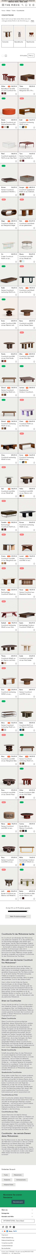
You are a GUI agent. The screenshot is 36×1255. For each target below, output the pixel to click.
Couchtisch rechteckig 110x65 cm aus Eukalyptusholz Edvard (8, 425)
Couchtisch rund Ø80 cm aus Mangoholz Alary (9, 760)
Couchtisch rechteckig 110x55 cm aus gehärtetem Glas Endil (26, 124)
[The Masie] (12, 4)
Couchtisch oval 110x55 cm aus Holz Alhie (26, 357)
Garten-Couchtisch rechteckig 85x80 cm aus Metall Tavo (26, 158)
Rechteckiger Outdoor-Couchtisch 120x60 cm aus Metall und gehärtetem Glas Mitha (27, 863)
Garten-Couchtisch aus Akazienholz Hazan (26, 593)
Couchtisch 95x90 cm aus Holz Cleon (26, 425)
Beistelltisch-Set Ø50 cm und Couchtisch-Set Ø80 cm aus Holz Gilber (8, 90)
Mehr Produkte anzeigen (18, 916)
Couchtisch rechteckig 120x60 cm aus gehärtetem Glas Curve (26, 459)
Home (3, 10)
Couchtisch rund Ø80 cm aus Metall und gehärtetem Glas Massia (26, 259)
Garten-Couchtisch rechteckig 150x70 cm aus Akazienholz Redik (8, 292)
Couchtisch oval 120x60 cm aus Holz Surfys (26, 291)
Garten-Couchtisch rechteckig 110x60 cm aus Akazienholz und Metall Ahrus (8, 728)
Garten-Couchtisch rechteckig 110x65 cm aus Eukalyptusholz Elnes (26, 762)
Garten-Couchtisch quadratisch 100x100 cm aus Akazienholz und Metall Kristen (8, 192)
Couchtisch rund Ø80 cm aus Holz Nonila (8, 357)
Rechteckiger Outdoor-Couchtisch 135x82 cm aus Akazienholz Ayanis (27, 627)
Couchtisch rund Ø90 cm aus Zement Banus (26, 324)
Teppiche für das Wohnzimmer (20, 1047)
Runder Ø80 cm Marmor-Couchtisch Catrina (25, 828)
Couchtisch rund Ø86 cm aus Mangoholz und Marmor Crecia (8, 560)
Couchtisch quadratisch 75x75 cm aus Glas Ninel (8, 157)
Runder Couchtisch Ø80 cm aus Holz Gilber (27, 793)
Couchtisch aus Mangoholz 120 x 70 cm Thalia (26, 90)
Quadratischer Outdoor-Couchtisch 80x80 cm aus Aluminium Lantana (26, 393)
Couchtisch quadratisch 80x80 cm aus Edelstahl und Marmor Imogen (26, 192)
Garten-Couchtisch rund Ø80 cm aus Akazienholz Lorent (25, 560)
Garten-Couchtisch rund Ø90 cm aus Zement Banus (25, 694)
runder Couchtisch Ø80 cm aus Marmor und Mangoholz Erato (8, 325)
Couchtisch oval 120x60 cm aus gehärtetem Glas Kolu (26, 225)
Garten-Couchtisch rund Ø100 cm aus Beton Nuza (7, 862)
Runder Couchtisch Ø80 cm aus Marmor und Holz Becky (27, 895)
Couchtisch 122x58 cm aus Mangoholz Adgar (8, 224)
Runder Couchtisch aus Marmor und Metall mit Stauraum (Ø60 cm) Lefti (8, 896)
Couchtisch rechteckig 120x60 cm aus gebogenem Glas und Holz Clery (8, 460)
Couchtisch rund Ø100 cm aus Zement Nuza (8, 793)
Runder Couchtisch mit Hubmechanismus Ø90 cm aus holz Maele (8, 124)
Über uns (5, 1210)
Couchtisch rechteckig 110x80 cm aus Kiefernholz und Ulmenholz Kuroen (26, 528)
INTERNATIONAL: (13, 1221)
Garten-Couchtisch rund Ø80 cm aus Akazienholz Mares (7, 828)
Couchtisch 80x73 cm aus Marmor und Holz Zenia (26, 727)
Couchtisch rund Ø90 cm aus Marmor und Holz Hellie (26, 493)
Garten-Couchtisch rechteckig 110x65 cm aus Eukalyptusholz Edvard (8, 393)
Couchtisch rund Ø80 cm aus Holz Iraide (26, 659)
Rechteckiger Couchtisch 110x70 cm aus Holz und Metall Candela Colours (8, 528)
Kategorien (5, 1213)
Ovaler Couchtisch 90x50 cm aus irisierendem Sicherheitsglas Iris (7, 259)
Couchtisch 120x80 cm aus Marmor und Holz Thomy (8, 660)
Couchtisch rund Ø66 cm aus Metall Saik (8, 492)
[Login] (33, 5)
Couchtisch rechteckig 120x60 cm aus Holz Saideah (8, 627)
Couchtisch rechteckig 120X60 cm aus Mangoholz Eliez (8, 694)
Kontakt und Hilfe (8, 1217)
